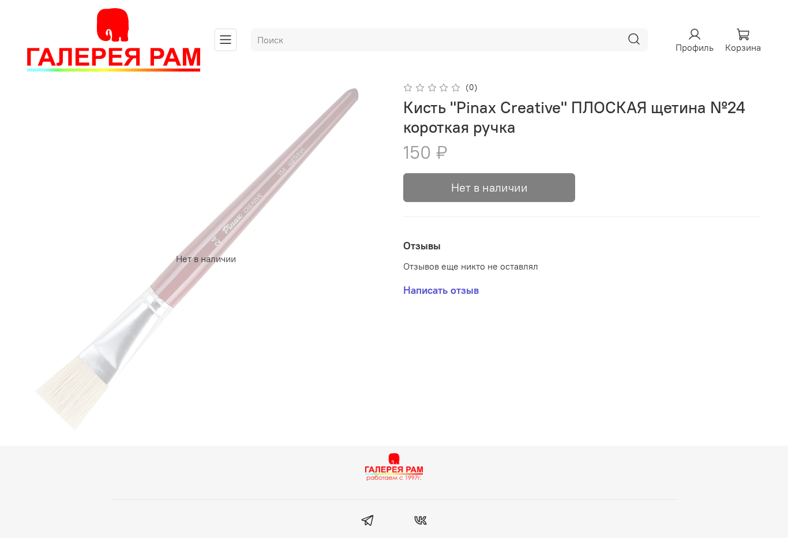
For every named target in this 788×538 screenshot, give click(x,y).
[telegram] (368, 522)
